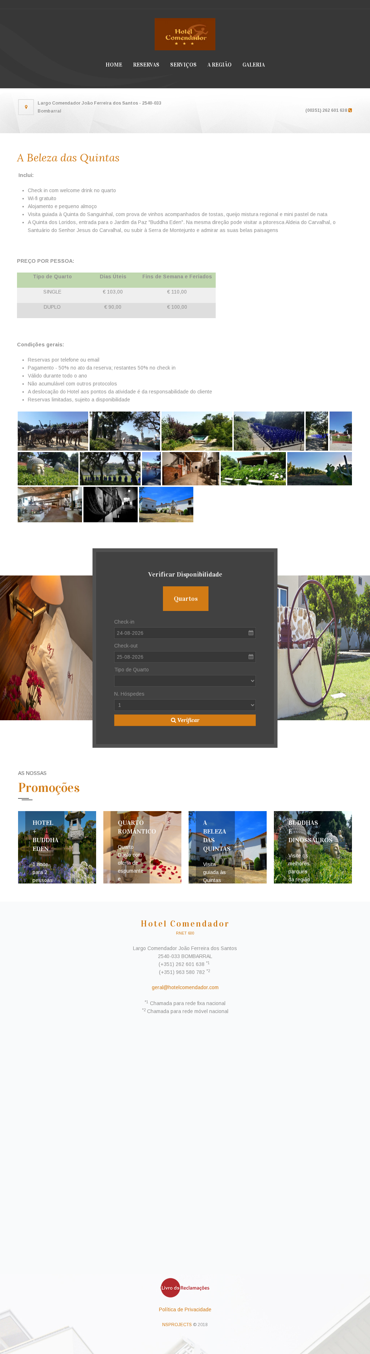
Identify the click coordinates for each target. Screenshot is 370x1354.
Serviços (183, 65)
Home (114, 65)
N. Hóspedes (129, 694)
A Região (219, 65)
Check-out (126, 646)
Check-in (124, 622)
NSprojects (177, 1324)
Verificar (187, 720)
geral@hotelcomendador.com (185, 987)
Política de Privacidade (185, 1309)
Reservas (146, 65)
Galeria (253, 65)
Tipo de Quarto (131, 669)
